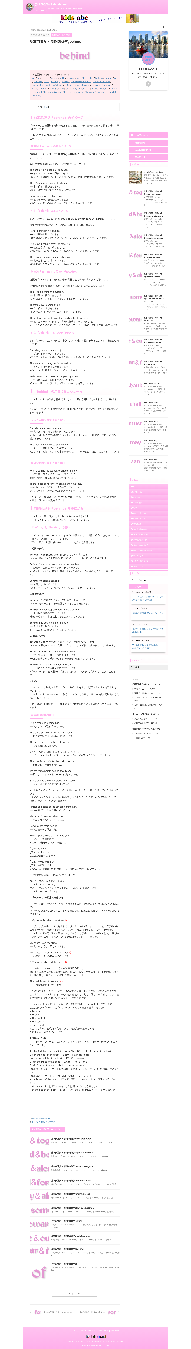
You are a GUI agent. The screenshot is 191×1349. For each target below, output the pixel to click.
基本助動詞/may (150, 440)
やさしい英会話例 (140, 513)
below (65, 81)
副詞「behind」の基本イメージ (147, 693)
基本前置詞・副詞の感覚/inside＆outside (71, 1236)
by (84, 78)
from (46, 81)
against (71, 78)
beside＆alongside (74, 92)
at (48, 78)
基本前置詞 (43, 1122)
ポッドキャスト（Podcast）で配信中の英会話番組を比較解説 (147, 598)
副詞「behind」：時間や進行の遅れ (148, 706)
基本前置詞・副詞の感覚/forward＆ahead (71, 1180)
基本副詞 (51, 1122)
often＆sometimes (81, 81)
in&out (68, 85)
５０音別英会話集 (140, 529)
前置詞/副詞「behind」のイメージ (145, 684)
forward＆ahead (53, 92)
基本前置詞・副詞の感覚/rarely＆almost (70, 1194)
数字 (135, 508)
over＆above (57, 88)
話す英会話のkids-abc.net (51, 4)
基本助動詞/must (151, 421)
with (62, 78)
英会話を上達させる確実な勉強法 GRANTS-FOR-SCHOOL (146, 646)
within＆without (41, 85)
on (33, 78)
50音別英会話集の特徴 (153, 172)
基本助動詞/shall (151, 402)
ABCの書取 (137, 497)
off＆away (71, 88)
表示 (46, 107)
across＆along (82, 85)
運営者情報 (115, 1331)
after (90, 78)
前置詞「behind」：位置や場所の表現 (148, 699)
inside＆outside (100, 88)
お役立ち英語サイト (141, 561)
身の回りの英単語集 (141, 535)
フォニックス (138, 556)
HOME (136, 487)
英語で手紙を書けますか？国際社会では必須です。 (147, 630)
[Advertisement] (75, 1103)
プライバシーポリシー (87, 1331)
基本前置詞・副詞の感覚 (41, 1118)
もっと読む (76, 1293)
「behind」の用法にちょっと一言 (145, 714)
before (99, 78)
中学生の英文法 (139, 519)
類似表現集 (137, 524)
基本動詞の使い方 (140, 540)
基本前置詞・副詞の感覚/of (64, 1263)
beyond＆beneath (96, 92)
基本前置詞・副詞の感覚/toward (66, 1221)
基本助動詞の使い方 (141, 545)
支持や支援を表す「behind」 (146, 718)
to (38, 78)
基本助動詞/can (150, 459)
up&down (57, 85)
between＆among (101, 85)
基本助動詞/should (152, 383)
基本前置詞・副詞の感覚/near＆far (67, 1249)
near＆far (84, 88)
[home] (148, 84)
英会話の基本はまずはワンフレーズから (147, 614)
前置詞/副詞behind (142, 738)
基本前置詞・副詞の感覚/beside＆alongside (72, 1166)
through (55, 81)
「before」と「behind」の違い (147, 733)
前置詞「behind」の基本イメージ (148, 689)
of (115, 78)
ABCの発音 (137, 503)
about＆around (101, 81)
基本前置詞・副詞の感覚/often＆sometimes (72, 1208)
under (54, 78)
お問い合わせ (138, 492)
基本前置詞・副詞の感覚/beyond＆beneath (72, 1152)
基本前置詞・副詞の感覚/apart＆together (71, 1138)
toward (38, 81)
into (79, 78)
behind (108, 78)
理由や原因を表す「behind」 (146, 723)
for (43, 78)
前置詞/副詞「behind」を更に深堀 (145, 729)
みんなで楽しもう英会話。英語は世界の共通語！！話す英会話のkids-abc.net (95, 1341)
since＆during (39, 88)
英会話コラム (138, 566)
